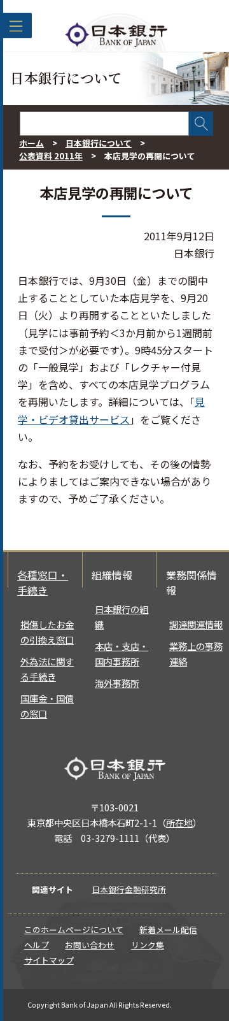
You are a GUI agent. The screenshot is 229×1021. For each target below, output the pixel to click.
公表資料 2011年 (51, 156)
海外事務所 (117, 683)
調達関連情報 (196, 624)
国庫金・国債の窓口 (47, 706)
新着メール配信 (168, 929)
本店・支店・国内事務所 (121, 653)
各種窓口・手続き (42, 582)
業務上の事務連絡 (196, 653)
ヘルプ (36, 945)
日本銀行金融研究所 (129, 889)
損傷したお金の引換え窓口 (47, 632)
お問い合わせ (89, 945)
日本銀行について (99, 143)
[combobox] (104, 124)
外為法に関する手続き (47, 669)
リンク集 (147, 945)
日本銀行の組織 (121, 616)
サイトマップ (49, 960)
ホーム (31, 143)
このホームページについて (73, 929)
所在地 (179, 822)
